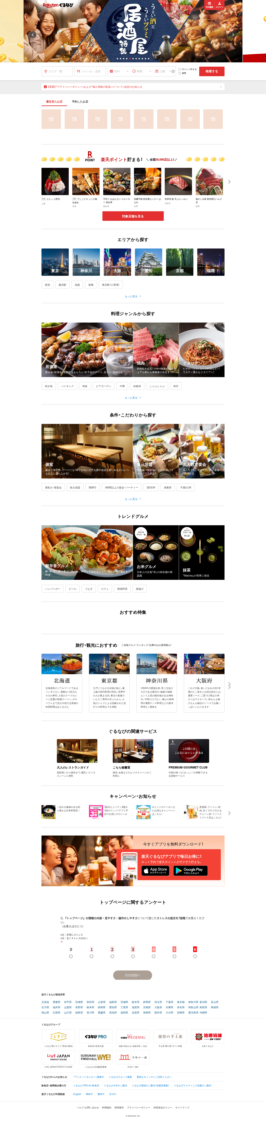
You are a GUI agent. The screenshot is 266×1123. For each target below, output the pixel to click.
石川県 (45, 1007)
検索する (212, 71)
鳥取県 (203, 1007)
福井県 (56, 1007)
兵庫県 (169, 1007)
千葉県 (169, 1002)
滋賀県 (135, 1007)
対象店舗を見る (133, 216)
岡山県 (45, 1012)
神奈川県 (193, 1002)
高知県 (113, 1012)
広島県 (56, 1012)
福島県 (113, 1002)
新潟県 (203, 1002)
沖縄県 (203, 1012)
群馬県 (147, 1002)
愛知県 (113, 1007)
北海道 (45, 1002)
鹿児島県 (193, 1012)
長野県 (79, 1007)
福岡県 (124, 1012)
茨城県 (124, 1002)
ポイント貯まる (189, 69)
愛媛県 (102, 1012)
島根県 (214, 1007)
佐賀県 (135, 1012)
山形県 (102, 1002)
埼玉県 (158, 1002)
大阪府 (158, 1007)
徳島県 (79, 1012)
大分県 (169, 1012)
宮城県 (79, 1002)
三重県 (124, 1007)
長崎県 (147, 1012)
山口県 (68, 1012)
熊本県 (158, 1012)
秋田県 (90, 1002)
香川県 (90, 1012)
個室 (184, 72)
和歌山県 (193, 1007)
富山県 (214, 1002)
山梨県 (68, 1007)
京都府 (147, 1007)
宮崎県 (181, 1012)
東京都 (181, 1002)
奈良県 (181, 1007)
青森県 (56, 1002)
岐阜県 (90, 1007)
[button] (117, 58)
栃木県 (135, 1002)
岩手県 (68, 1002)
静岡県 (102, 1007)
